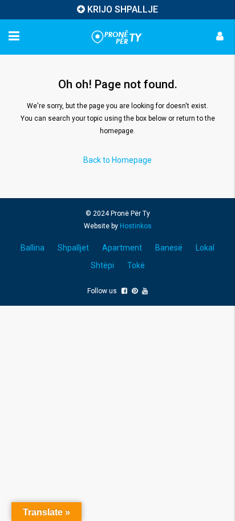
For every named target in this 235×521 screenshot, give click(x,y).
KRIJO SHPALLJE (122, 9)
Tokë (136, 265)
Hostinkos (136, 226)
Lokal (205, 247)
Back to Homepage (117, 160)
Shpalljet (73, 247)
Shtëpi (102, 265)
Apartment (122, 247)
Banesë (169, 247)
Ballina (32, 247)
